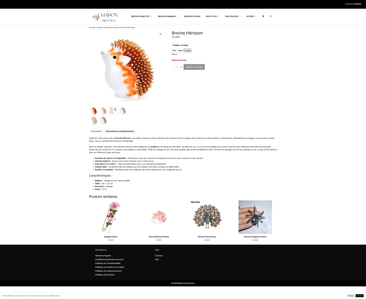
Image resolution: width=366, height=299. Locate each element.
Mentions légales (103, 255)
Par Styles (211, 16)
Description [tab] (96, 131)
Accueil (92, 27)
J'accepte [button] (359, 295)
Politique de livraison (105, 275)
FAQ (157, 259)
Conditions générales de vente (109, 259)
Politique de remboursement (108, 271)
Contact (159, 255)
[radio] (174, 50)
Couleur (176, 45)
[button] (270, 16)
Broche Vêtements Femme (108, 27)
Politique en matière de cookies (109, 267)
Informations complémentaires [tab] (120, 131)
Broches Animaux (167, 16)
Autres (250, 16)
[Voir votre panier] (263, 16)
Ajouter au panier (194, 67)
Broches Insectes (140, 16)
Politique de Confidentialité (107, 263)
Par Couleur (231, 16)
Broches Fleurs (192, 16)
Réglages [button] (351, 295)
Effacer (174, 54)
